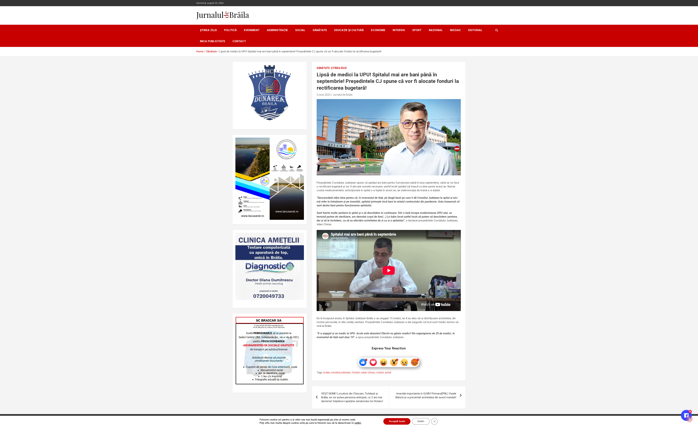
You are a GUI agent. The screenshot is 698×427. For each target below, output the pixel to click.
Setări (420, 421)
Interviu (399, 30)
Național (436, 30)
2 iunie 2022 (323, 94)
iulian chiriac (368, 372)
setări (357, 423)
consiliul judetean (341, 372)
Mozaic (455, 30)
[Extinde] (299, 237)
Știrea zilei (208, 30)
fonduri (356, 372)
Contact (239, 41)
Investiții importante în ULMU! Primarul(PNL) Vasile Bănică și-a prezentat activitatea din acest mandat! (426, 395)
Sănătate (320, 30)
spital (388, 372)
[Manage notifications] (689, 419)
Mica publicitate (212, 41)
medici (380, 372)
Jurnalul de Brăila (342, 94)
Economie (378, 30)
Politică (230, 30)
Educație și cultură (349, 30)
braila (326, 372)
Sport (417, 30)
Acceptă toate (397, 421)
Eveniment (252, 30)
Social (300, 30)
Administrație (277, 30)
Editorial (475, 30)
